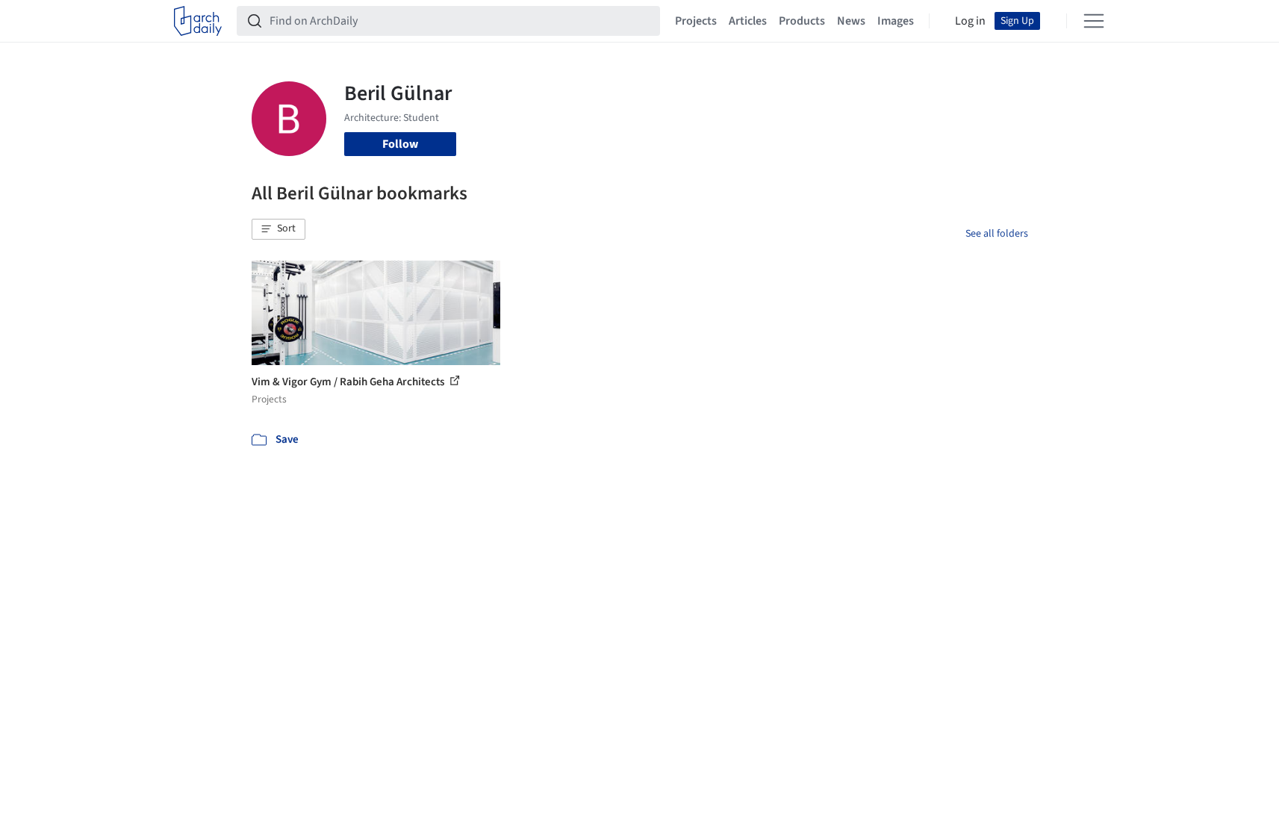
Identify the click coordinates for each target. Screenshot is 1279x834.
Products (802, 21)
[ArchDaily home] (198, 21)
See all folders (996, 233)
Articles (748, 21)
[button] (278, 229)
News (851, 21)
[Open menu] (1094, 21)
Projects (696, 21)
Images (895, 21)
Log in (970, 21)
